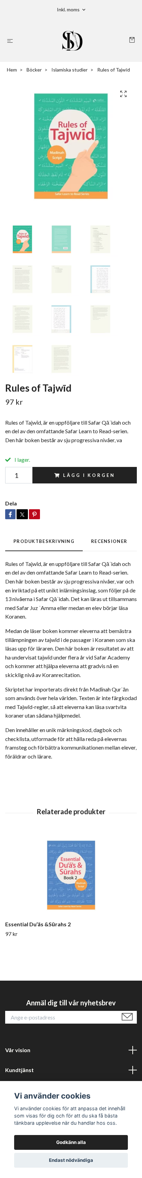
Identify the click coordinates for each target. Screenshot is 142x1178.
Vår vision (17, 1050)
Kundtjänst (19, 1070)
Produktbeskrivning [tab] (43, 541)
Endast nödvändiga (71, 1160)
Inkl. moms (69, 9)
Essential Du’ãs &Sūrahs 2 (38, 924)
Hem (12, 70)
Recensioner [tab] (109, 541)
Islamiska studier (69, 70)
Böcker (34, 70)
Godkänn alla (71, 1142)
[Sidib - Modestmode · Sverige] (72, 40)
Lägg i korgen (89, 475)
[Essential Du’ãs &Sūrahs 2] (71, 875)
